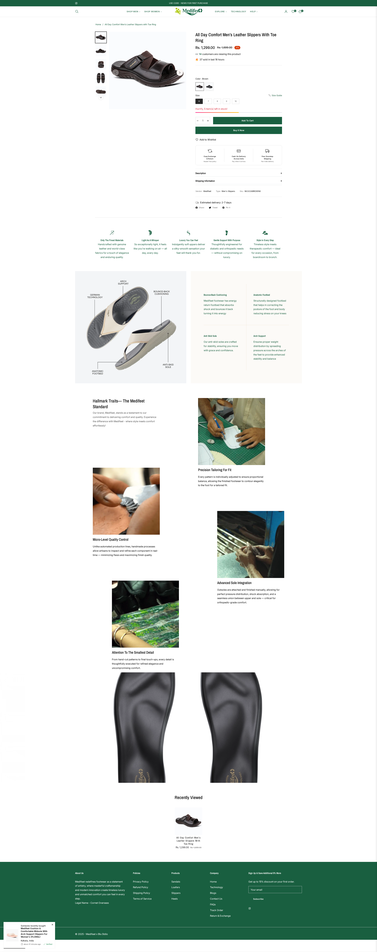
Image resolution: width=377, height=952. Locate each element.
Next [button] (180, 72)
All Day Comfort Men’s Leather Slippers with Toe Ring (188, 840)
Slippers (175, 892)
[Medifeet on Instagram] (250, 908)
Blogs (213, 892)
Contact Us (216, 898)
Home (98, 24)
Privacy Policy (141, 881)
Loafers (175, 887)
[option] (147, 70)
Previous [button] (115, 72)
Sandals (175, 881)
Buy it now (238, 130)
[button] (77, 11)
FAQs (213, 904)
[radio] (199, 86)
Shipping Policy (141, 892)
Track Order (216, 910)
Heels (174, 898)
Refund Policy (140, 887)
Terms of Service (142, 898)
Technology (216, 887)
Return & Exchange (220, 915)
